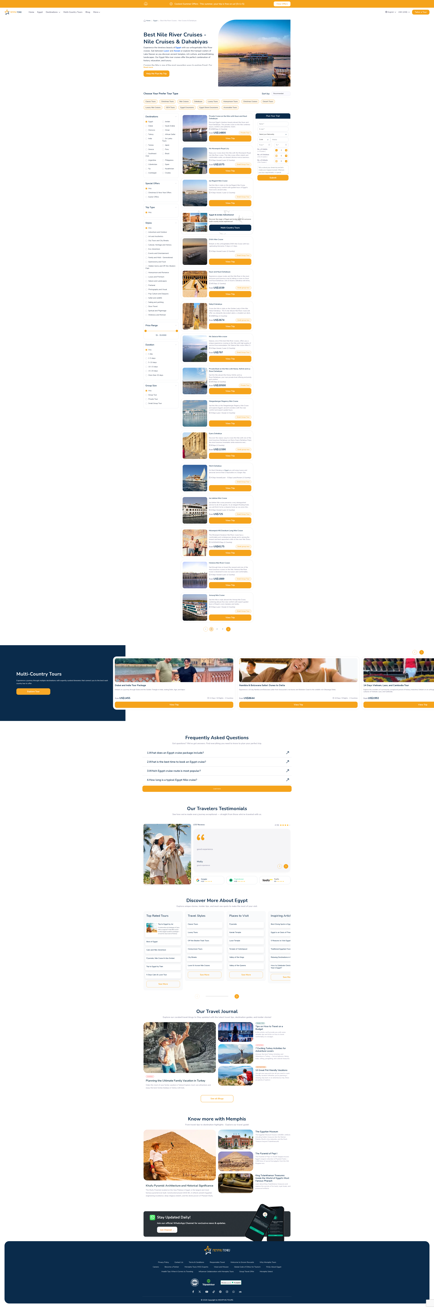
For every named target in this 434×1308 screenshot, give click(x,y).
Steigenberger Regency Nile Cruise (223, 401)
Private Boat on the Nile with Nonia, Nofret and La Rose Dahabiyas (229, 370)
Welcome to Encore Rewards (242, 1262)
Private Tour (153, 399)
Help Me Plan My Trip (156, 73)
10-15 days (153, 366)
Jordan (167, 121)
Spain (167, 164)
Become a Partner (172, 1267)
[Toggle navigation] (24, 12)
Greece (151, 149)
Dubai (150, 126)
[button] (390, 12)
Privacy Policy (163, 1262)
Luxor (166, 50)
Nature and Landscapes (157, 281)
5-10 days (152, 362)
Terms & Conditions (196, 1262)
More (95, 12)
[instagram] (227, 1292)
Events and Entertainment (158, 253)
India (150, 138)
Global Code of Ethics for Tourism (247, 1267)
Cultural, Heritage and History (159, 245)
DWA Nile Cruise (216, 239)
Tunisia (150, 145)
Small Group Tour (155, 403)
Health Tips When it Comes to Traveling (177, 1271)
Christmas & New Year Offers (159, 192)
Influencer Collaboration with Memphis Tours (216, 1271)
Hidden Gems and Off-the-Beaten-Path (160, 267)
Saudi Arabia (170, 126)
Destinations (52, 12)
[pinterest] (220, 1292)
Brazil (167, 153)
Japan (167, 145)
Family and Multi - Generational (160, 257)
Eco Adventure (154, 249)
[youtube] (206, 1292)
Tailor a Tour (421, 12)
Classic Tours (150, 101)
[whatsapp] (233, 1292)
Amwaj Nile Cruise (216, 595)
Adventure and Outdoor (157, 232)
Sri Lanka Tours (167, 139)
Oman (167, 130)
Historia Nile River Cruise (219, 563)
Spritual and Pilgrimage (157, 310)
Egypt (40, 12)
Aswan (177, 50)
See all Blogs (217, 1098)
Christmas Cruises (250, 101)
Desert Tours (268, 101)
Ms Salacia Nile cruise (218, 336)
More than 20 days (155, 375)
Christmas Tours (167, 101)
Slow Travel (153, 306)
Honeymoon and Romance (158, 272)
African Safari (170, 134)
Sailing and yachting (156, 302)
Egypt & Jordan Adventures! (221, 215)
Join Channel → (167, 1230)
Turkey (150, 134)
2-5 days (152, 358)
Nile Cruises (184, 101)
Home (31, 12)
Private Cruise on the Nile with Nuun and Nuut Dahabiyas (228, 117)
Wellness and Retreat (157, 315)
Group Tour (152, 395)
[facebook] (193, 1292)
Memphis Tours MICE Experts (196, 1267)
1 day (150, 354)
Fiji (149, 168)
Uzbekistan (152, 164)
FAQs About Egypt (273, 1267)
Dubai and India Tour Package (130, 685)
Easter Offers (153, 197)
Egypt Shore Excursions (208, 107)
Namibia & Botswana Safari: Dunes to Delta (262, 685)
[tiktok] (214, 1292)
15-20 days (153, 371)
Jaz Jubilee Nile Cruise (218, 498)
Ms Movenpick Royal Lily (219, 148)
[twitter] (199, 1292)
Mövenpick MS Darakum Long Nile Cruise (226, 530)
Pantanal (151, 285)
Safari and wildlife (155, 298)
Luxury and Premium (156, 277)
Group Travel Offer (246, 1271)
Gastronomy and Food (157, 262)
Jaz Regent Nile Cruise (218, 181)
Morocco (151, 130)
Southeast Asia (150, 154)
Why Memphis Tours (268, 1262)
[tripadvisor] (240, 1292)
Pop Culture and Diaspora (158, 294)
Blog (88, 12)
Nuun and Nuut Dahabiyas (219, 272)
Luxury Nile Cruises (152, 107)
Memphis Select (266, 1271)
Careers (156, 1267)
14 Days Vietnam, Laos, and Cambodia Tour (386, 685)
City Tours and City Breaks (158, 240)
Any (149, 188)
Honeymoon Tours (230, 101)
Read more (148, 67)
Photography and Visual (157, 289)
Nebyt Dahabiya (215, 304)
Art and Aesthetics (155, 236)
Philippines (169, 160)
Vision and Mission (221, 1267)
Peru (167, 149)
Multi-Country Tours (72, 12)
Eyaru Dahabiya (215, 433)
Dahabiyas (198, 101)
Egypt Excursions (187, 107)
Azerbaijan (152, 173)
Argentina (152, 160)
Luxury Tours (213, 101)
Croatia (168, 173)
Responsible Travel (217, 1262)
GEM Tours (170, 107)
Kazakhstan (169, 168)
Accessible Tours (230, 107)
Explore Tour (33, 691)
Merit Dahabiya (215, 466)
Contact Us (179, 1262)
